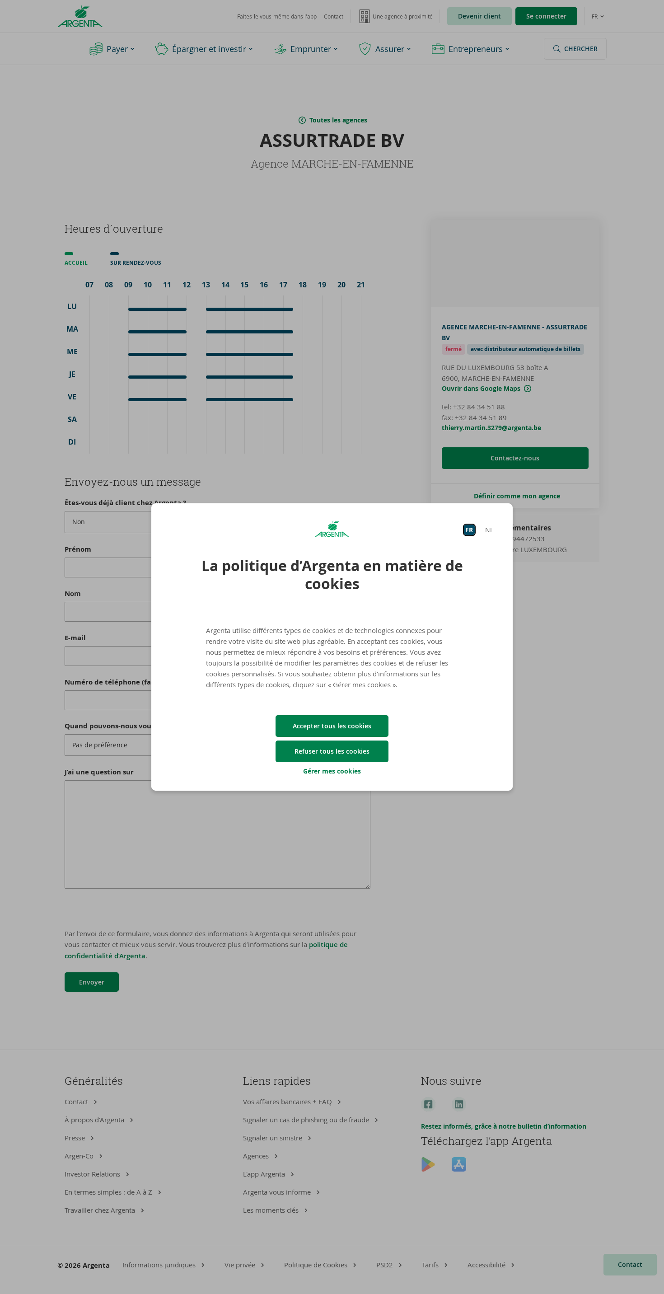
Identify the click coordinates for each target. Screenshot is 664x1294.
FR (469, 529)
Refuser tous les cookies (332, 751)
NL (489, 529)
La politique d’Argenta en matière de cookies (332, 575)
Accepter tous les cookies (332, 726)
